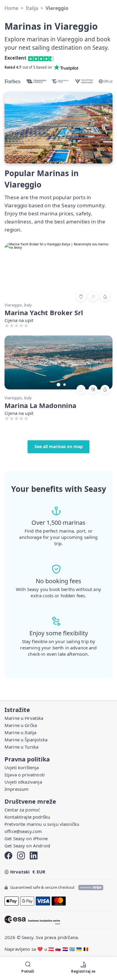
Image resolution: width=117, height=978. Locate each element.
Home (11, 8)
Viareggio (57, 8)
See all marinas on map (58, 446)
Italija (32, 8)
